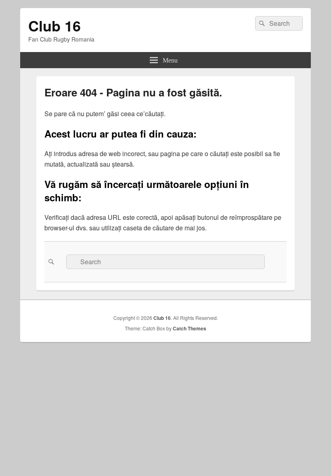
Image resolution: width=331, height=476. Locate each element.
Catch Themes (189, 328)
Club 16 (54, 25)
